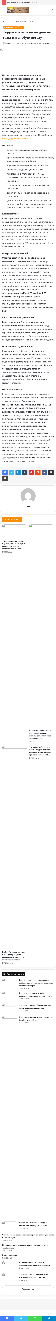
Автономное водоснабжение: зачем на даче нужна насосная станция (35, 1006)
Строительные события (23, 21)
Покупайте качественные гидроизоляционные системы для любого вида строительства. (40, 734)
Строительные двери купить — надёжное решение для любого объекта (35, 994)
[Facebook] (5, 472)
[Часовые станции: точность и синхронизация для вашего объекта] (9, 1266)
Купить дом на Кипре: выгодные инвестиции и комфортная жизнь (33, 1224)
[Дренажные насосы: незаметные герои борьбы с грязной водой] (9, 1117)
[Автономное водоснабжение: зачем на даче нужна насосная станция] (9, 1009)
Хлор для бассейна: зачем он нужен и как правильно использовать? (35, 1276)
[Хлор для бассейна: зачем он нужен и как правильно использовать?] (9, 1278)
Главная (8, 21)
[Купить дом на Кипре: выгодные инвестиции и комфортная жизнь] (9, 1226)
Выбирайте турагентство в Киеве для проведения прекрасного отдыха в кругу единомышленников (14, 956)
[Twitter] (11, 472)
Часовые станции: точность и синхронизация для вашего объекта (34, 1264)
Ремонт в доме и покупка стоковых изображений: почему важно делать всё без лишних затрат (36, 983)
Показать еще (28, 1289)
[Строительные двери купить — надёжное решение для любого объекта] (9, 997)
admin (8, 44)
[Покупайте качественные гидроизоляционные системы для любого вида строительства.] (41, 626)
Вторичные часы (9, 1255)
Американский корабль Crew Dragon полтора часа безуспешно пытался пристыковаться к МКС (40, 751)
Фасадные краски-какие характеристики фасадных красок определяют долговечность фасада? (13, 545)
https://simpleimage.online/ (15, 138)
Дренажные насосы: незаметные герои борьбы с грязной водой (35, 1018)
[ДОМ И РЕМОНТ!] (18, 10)
